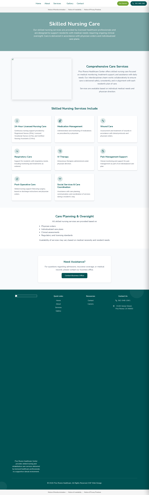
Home (38, 3)
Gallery (70, 3)
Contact (80, 3)
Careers (91, 304)
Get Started (123, 3)
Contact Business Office (74, 275)
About (47, 3)
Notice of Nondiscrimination (57, 10)
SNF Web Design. (95, 483)
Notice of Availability (74, 10)
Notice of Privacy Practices (92, 10)
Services (57, 3)
